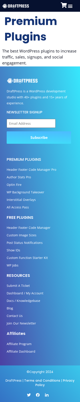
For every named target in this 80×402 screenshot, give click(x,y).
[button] (70, 6)
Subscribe (39, 137)
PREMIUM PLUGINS (24, 159)
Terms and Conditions (42, 380)
